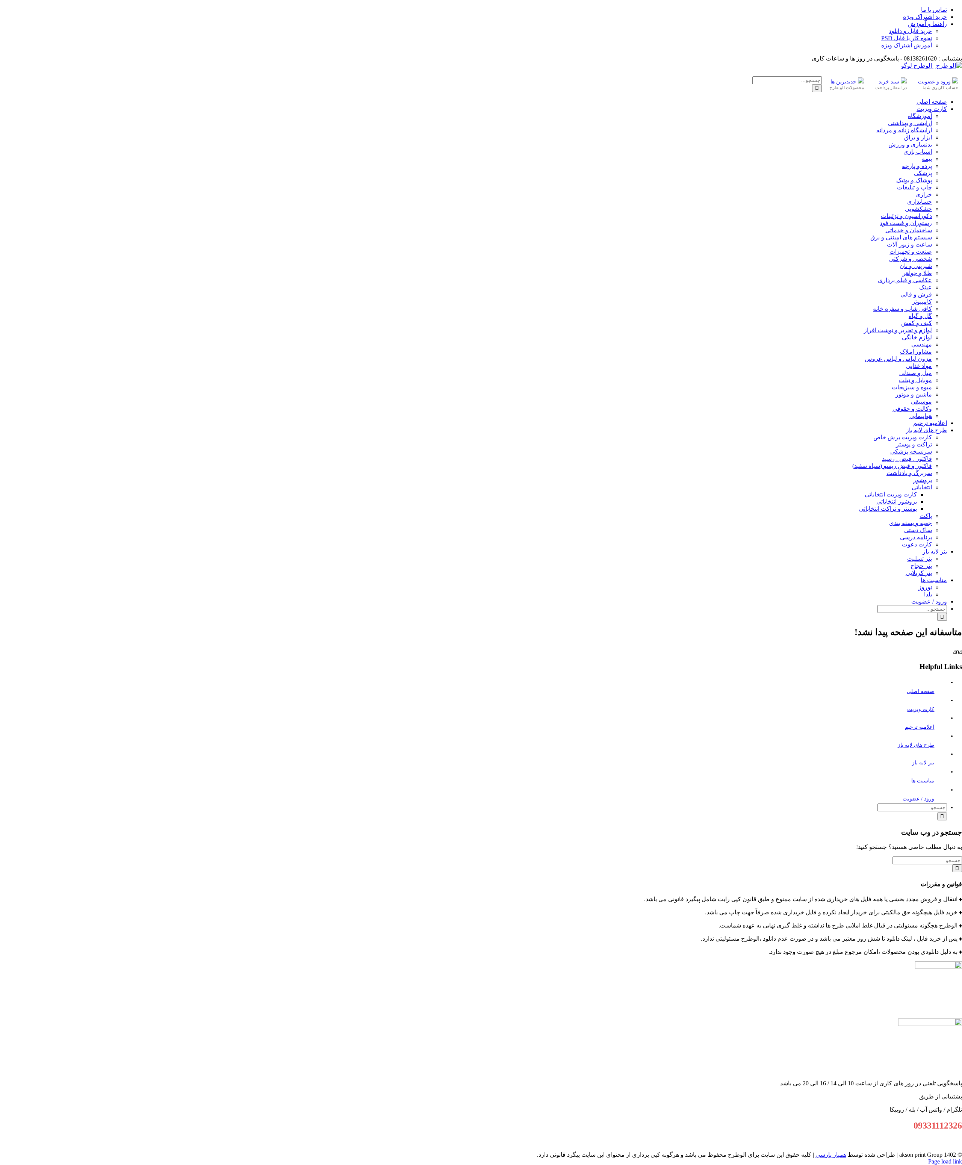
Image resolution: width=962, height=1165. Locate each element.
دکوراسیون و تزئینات (906, 216)
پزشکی (923, 173)
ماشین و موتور (913, 394)
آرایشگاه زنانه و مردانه (904, 130)
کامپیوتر (922, 301)
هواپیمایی (920, 416)
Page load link (945, 1161)
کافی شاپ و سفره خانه (902, 309)
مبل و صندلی (915, 373)
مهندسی (921, 344)
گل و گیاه (920, 316)
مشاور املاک (916, 351)
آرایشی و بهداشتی (910, 123)
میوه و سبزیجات (912, 387)
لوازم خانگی (917, 337)
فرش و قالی (916, 294)
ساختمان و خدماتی (908, 230)
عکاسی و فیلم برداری (905, 280)
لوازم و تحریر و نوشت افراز (898, 330)
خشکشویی (918, 209)
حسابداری (919, 201)
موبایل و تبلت (915, 380)
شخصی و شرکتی (910, 259)
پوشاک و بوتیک (914, 180)
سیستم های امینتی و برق (901, 237)
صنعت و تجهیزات (910, 251)
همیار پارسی (830, 1154)
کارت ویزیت (920, 709)
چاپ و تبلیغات (914, 187)
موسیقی (921, 401)
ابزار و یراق (918, 137)
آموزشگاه (920, 116)
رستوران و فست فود (906, 223)
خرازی (923, 194)
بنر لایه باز (923, 763)
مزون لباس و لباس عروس (898, 359)
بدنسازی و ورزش (910, 144)
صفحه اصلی (920, 691)
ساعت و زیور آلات (909, 244)
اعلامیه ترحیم (919, 727)
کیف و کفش (916, 323)
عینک (925, 287)
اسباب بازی (917, 151)
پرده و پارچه (917, 166)
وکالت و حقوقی (912, 408)
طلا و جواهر (917, 273)
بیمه (927, 159)
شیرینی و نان (916, 266)
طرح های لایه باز (916, 745)
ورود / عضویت (918, 799)
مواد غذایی (919, 366)
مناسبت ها (922, 781)
